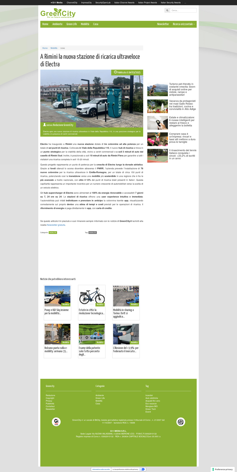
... (185, 2)
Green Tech (151, 409)
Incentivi (149, 395)
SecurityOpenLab (103, 2)
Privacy (49, 400)
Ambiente (57, 24)
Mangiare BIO (152, 406)
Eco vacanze (151, 403)
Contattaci (50, 406)
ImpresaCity (86, 2)
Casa (95, 24)
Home (45, 24)
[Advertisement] (118, 370)
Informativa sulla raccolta (101, 469)
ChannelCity (72, 2)
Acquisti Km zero (153, 400)
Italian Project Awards (147, 2)
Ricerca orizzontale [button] (183, 24)
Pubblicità (50, 403)
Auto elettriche (152, 398)
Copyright (50, 398)
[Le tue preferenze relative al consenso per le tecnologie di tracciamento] (223, 469)
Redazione (50, 395)
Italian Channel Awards (124, 2)
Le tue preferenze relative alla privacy (125, 469)
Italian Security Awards (171, 2)
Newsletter (163, 24)
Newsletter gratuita (56, 224)
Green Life (72, 24)
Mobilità (85, 24)
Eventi (148, 411)
